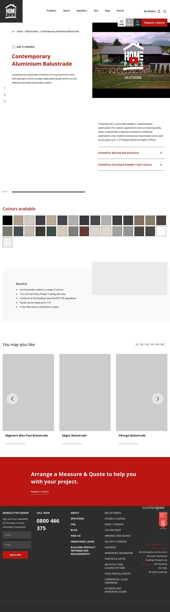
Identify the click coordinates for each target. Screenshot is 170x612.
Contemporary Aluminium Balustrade (60, 31)
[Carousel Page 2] (141, 344)
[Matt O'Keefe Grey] (29, 231)
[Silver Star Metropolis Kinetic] (128, 231)
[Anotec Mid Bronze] (150, 231)
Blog (107, 10)
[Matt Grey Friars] (95, 220)
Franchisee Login (82, 541)
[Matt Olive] (40, 231)
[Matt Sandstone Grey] (73, 231)
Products (51, 10)
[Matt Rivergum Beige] (62, 231)
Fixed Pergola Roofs (118, 573)
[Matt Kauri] (139, 220)
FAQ (96, 10)
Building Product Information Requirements (83, 551)
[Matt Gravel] (84, 220)
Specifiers (82, 10)
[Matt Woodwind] (106, 231)
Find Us (120, 10)
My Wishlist (150, 11)
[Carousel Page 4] (152, 344)
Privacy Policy (147, 564)
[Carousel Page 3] (147, 344)
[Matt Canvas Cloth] (29, 220)
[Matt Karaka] (128, 220)
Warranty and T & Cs (157, 544)
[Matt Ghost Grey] (73, 220)
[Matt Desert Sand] (51, 220)
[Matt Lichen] (150, 220)
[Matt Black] (7, 220)
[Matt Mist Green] (7, 231)
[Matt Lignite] (161, 220)
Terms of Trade (159, 548)
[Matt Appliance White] (7, 242)
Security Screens (115, 541)
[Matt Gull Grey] (106, 220)
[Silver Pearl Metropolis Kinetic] (117, 231)
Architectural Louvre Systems (115, 566)
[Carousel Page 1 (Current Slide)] (136, 344)
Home (19, 31)
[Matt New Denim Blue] (18, 231)
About (66, 10)
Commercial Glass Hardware (116, 581)
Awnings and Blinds (118, 535)
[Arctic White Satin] (161, 231)
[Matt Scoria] (84, 231)
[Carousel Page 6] (162, 344)
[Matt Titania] (95, 231)
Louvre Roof (113, 530)
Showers (110, 547)
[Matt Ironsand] (117, 220)
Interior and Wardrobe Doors (116, 590)
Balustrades (32, 31)
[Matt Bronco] (18, 220)
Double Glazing (115, 518)
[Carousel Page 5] (157, 344)
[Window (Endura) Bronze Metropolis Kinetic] (139, 231)
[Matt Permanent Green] (51, 231)
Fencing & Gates (115, 558)
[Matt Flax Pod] (62, 220)
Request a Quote (154, 22)
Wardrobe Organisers (119, 553)
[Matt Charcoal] (40, 220)
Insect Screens (114, 524)
